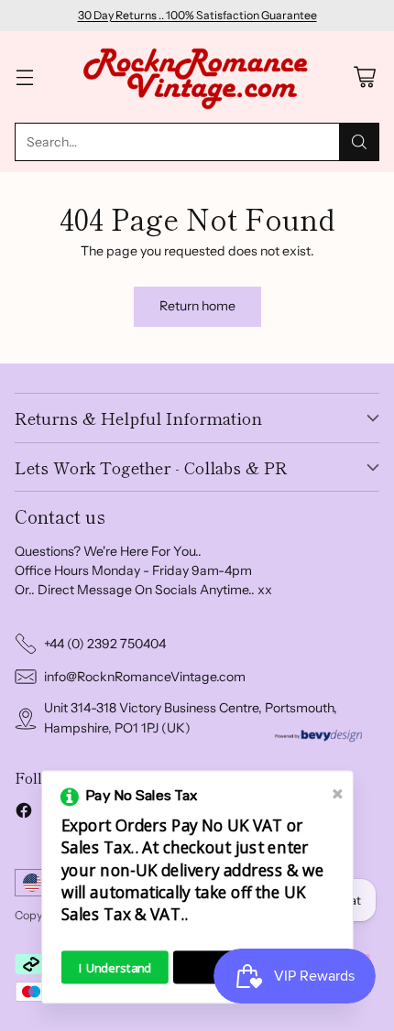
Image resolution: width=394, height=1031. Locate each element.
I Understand (115, 967)
